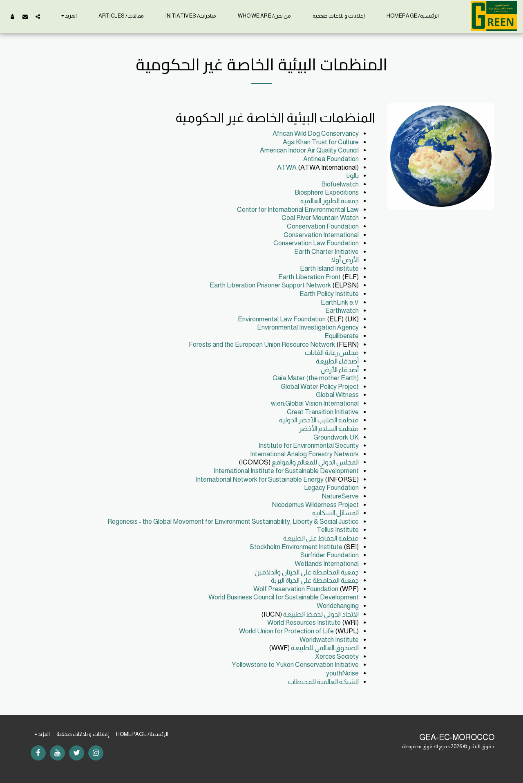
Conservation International (321, 234)
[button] (38, 16)
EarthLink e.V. (339, 302)
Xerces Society (337, 656)
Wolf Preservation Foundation (295, 588)
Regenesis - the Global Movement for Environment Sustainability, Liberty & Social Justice (233, 521)
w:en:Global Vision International (315, 403)
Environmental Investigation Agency (308, 327)
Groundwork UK (336, 437)
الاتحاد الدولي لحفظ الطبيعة (321, 614)
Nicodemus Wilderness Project (315, 504)
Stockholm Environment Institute (296, 546)
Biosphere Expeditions (327, 192)
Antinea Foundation (331, 158)
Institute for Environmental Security (309, 445)
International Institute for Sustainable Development (286, 470)
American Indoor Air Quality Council (309, 150)
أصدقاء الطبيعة (337, 361)
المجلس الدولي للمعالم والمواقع (315, 462)
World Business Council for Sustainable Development (283, 597)
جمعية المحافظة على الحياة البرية (315, 580)
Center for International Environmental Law (298, 209)
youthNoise (342, 673)
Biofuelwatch (340, 184)
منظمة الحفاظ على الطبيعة (321, 538)
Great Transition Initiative (323, 411)
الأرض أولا (345, 259)
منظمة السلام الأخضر (329, 428)
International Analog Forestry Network (304, 454)
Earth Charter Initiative (326, 251)
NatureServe (340, 496)
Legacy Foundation (331, 487)
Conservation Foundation (323, 226)
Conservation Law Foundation (316, 243)
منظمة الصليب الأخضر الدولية (319, 420)
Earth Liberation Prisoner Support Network (270, 285)
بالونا (352, 175)
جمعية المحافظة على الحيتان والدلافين (307, 572)
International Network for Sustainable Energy (260, 479)
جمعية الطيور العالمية (329, 200)
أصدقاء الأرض (340, 369)
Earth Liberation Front (309, 276)
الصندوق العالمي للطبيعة (325, 647)
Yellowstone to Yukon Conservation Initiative (295, 664)
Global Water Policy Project (320, 386)
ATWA (287, 167)
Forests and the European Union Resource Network (262, 344)
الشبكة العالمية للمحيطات (323, 681)
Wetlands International (327, 563)
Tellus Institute (338, 529)
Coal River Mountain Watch (320, 217)
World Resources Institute (304, 622)
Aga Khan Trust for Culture (321, 142)
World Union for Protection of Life (286, 631)
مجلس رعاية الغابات (332, 352)
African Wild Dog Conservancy (316, 133)
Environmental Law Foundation (282, 319)
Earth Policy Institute (329, 293)
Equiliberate (341, 335)
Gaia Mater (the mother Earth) (316, 377)
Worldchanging (338, 605)
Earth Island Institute (329, 268)
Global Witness (337, 394)
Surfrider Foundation (329, 555)
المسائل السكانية (335, 512)
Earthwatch (342, 310)
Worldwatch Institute (329, 639)
